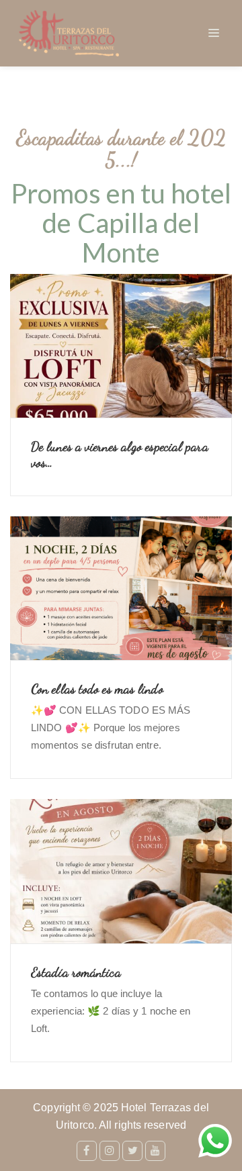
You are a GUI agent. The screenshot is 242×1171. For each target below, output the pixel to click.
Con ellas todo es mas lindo (97, 689)
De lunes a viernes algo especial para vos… (119, 454)
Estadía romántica (76, 972)
